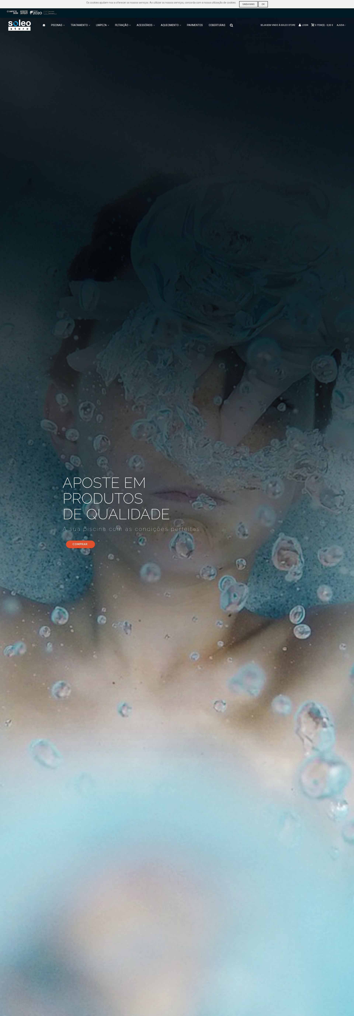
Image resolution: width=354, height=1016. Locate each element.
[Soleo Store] (23, 25)
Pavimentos (195, 25)
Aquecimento (170, 25)
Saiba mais (248, 4)
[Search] (231, 25)
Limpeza (101, 25)
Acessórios (144, 25)
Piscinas (56, 25)
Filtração (121, 25)
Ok (263, 4)
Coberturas (217, 25)
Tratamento (79, 25)
